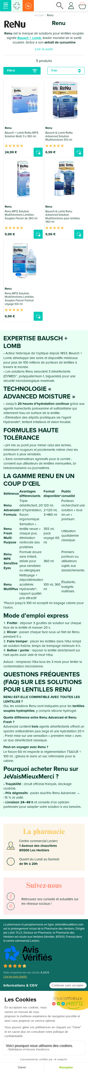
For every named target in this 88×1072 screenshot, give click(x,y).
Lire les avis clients (15, 976)
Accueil (39, 15)
